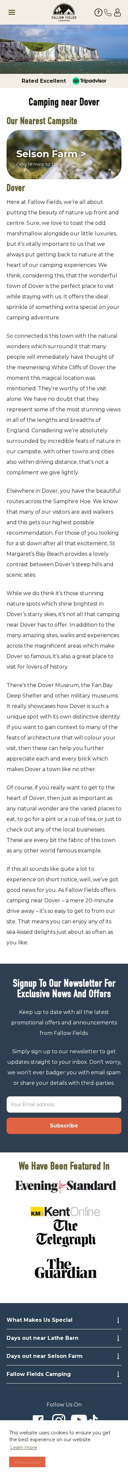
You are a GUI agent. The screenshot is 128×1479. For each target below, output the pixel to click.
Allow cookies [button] (27, 1462)
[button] (26, 12)
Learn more (23, 1447)
